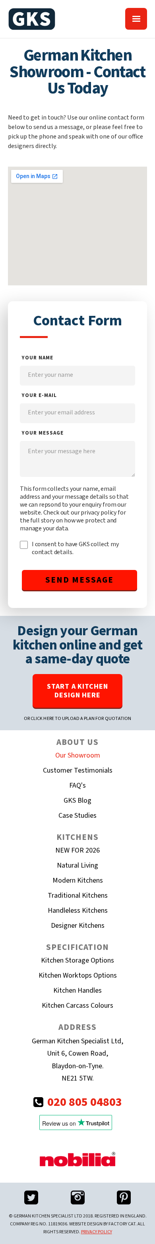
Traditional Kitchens (78, 895)
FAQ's (77, 785)
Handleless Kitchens (78, 910)
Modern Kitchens (77, 880)
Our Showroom (77, 755)
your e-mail (39, 395)
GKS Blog (77, 800)
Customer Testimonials (77, 770)
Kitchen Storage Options (77, 960)
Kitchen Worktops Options (78, 975)
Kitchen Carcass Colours (77, 1005)
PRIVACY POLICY (96, 1232)
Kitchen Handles (77, 990)
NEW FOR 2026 (77, 850)
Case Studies (77, 815)
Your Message (43, 433)
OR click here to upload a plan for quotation (77, 719)
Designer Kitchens (78, 926)
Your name (37, 357)
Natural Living (77, 865)
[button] (136, 19)
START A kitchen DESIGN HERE (77, 691)
